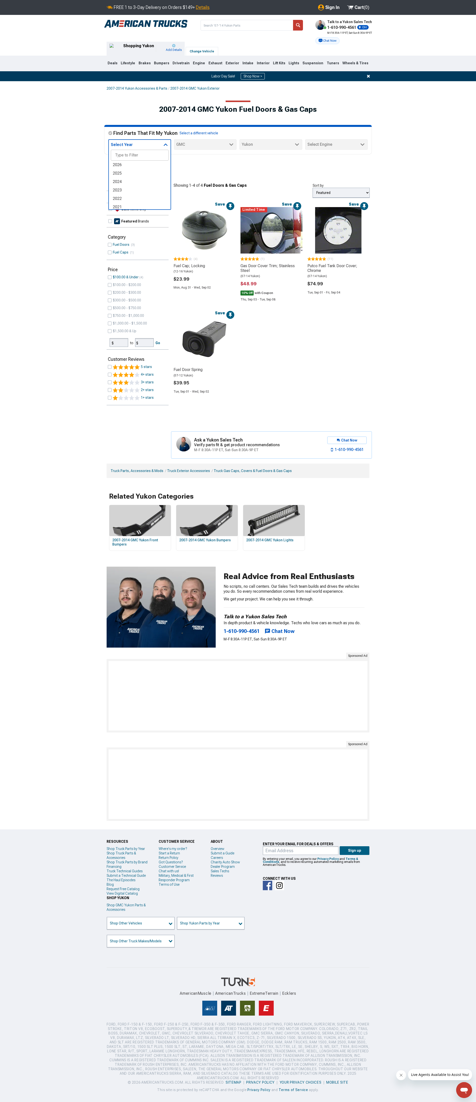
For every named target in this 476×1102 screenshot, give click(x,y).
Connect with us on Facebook (267, 885)
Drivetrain (181, 63)
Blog (110, 884)
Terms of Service (293, 1090)
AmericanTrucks (230, 993)
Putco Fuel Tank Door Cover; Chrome (332, 268)
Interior (263, 63)
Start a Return (169, 853)
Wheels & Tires (355, 63)
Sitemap (233, 1082)
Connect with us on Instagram (279, 885)
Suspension (312, 63)
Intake (247, 63)
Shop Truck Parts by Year (126, 849)
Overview (217, 849)
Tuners (333, 63)
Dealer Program (223, 867)
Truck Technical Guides (125, 871)
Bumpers (161, 63)
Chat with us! (169, 871)
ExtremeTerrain (264, 993)
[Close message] (368, 76)
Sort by (318, 185)
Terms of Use (169, 884)
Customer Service (172, 867)
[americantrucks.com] (145, 24)
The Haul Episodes (121, 880)
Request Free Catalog (123, 889)
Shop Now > (252, 76)
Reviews (217, 876)
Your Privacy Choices (301, 1082)
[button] (327, 40)
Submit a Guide (222, 853)
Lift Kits (279, 63)
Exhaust (215, 63)
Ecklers (289, 993)
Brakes (145, 63)
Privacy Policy (328, 859)
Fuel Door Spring (188, 369)
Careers (217, 858)
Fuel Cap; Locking (189, 265)
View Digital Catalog (122, 893)
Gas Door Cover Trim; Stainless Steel (267, 268)
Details (202, 7)
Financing (114, 867)
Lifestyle (128, 63)
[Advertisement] (238, 696)
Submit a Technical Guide (126, 876)
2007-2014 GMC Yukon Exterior (195, 88)
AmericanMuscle (195, 993)
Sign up (354, 850)
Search (298, 25)
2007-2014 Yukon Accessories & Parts (137, 88)
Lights (294, 63)
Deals (113, 63)
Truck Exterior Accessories (188, 471)
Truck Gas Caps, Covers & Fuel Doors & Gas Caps (253, 471)
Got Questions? (171, 862)
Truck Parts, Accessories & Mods (137, 471)
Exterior (232, 63)
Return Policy (168, 858)
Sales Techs (220, 871)
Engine (199, 63)
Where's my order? (173, 849)
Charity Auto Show (225, 862)
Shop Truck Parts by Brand (127, 862)
